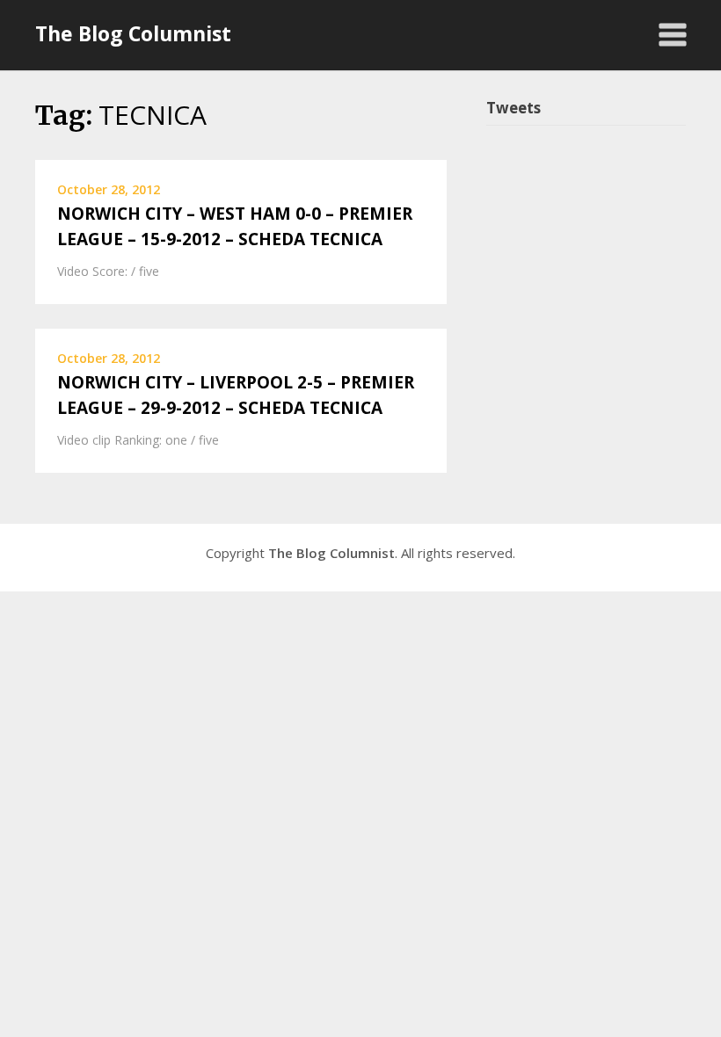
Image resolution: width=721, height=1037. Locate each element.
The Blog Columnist (133, 33)
